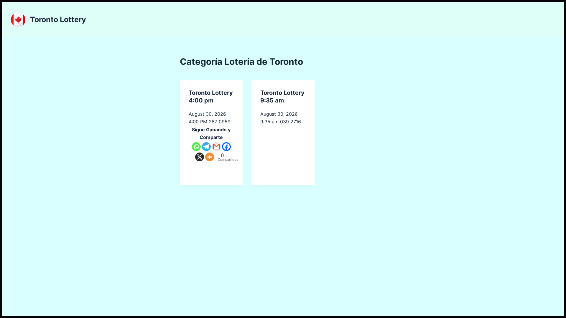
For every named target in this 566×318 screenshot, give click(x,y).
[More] (209, 157)
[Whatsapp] (196, 146)
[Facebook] (226, 146)
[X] (199, 157)
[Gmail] (216, 146)
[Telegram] (206, 146)
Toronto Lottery (58, 19)
